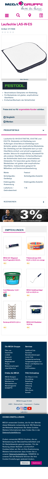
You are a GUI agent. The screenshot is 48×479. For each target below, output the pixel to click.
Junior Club (29, 357)
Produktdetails (11, 130)
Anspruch (8, 357)
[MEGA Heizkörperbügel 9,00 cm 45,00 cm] (35, 278)
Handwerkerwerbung (32, 359)
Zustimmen (36, 463)
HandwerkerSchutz (11, 379)
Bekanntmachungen (12, 366)
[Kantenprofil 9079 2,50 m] (12, 310)
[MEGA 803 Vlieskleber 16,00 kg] (35, 310)
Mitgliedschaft (10, 361)
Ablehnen (25, 463)
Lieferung (28, 383)
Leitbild (7, 355)
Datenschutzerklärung (11, 432)
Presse (7, 364)
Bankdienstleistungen (32, 355)
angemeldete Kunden (28, 109)
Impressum (28, 404)
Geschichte (9, 353)
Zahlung (28, 388)
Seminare (28, 353)
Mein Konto (29, 390)
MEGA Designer (10, 377)
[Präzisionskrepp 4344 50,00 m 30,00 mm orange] (35, 246)
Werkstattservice (11, 383)
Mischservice (9, 381)
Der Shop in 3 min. (31, 377)
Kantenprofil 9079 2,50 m (12, 322)
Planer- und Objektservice (34, 364)
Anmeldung (29, 379)
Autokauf (28, 366)
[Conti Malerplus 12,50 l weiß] (12, 278)
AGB (10, 404)
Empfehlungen (14, 230)
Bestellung (28, 381)
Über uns (8, 350)
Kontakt (28, 392)
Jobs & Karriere (10, 368)
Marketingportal (10, 386)
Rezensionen (10, 202)
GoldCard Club (30, 350)
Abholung (28, 386)
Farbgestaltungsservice (33, 361)
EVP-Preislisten (30, 368)
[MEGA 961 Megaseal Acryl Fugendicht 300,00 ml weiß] (12, 246)
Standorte (8, 359)
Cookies (36, 404)
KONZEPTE (8, 388)
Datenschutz (18, 404)
